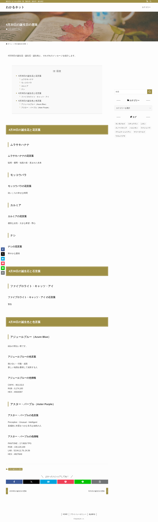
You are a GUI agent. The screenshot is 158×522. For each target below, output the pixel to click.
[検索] (150, 1)
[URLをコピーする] (99, 482)
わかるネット (15, 7)
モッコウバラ (26, 83)
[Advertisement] (133, 69)
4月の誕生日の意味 (14, 29)
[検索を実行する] (149, 91)
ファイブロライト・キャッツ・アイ (35, 97)
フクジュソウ (145, 128)
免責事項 (92, 514)
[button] (14, 482)
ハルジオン (134, 128)
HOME (65, 514)
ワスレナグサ (120, 136)
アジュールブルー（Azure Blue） (34, 104)
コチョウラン (133, 124)
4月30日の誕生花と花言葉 (29, 76)
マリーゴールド (139, 132)
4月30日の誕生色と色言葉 (29, 101)
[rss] (147, 1)
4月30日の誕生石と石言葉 (29, 93)
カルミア (24, 86)
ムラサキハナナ (27, 79)
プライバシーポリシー (78, 514)
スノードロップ (121, 128)
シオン (143, 124)
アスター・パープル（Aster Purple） (35, 108)
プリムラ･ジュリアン (123, 132)
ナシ (23, 89)
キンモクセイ (120, 124)
